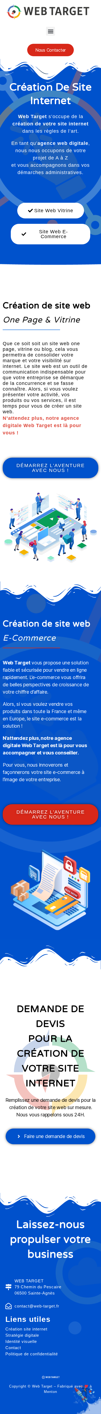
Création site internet (26, 1329)
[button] (50, 31)
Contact (13, 1347)
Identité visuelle (21, 1341)
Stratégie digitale (22, 1335)
